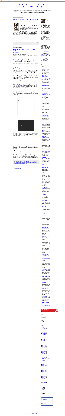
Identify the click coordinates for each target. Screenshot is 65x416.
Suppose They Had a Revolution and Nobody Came (45, 361)
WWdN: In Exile (44, 136)
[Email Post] (31, 42)
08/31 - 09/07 (44, 345)
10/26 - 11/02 (44, 338)
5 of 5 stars (24, 23)
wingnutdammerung (23, 163)
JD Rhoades (48, 19)
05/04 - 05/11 (44, 364)
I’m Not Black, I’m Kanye (45, 223)
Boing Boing (43, 114)
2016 (42, 325)
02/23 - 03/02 (44, 375)
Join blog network (43, 403)
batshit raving (17, 162)
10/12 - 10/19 (44, 339)
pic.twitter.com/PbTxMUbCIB (24, 143)
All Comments (44, 317)
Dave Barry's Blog (44, 194)
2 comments (27, 161)
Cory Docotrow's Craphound (46, 305)
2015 (42, 326)
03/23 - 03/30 (44, 370)
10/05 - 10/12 (44, 340)
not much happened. (30, 91)
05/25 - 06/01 (44, 357)
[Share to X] (35, 42)
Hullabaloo (43, 216)
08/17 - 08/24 (44, 346)
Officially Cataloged (44, 236)
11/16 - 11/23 (44, 335)
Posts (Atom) (19, 168)
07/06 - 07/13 (44, 352)
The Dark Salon (44, 206)
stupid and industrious (16, 163)
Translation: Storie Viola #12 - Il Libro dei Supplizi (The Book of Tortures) (45, 229)
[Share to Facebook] (36, 42)
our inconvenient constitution (33, 162)
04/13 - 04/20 (44, 366)
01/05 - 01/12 (44, 382)
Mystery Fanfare (44, 75)
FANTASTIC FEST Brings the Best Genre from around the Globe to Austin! (46, 94)
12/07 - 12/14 (44, 332)
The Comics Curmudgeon (45, 85)
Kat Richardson (44, 235)
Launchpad (43, 131)
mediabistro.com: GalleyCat (46, 258)
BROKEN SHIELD (48, 49)
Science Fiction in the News (46, 276)
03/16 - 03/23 (44, 371)
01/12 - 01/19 (44, 381)
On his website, (21, 60)
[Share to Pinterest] (37, 42)
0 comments (28, 42)
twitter (20, 163)
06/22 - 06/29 (44, 353)
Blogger (36, 413)
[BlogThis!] (34, 42)
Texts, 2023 (43, 188)
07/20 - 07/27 (44, 350)
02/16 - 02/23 (44, 376)
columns (20, 162)
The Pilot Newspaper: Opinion (17, 52)
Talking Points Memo (45, 200)
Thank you (43, 181)
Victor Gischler (44, 253)
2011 (42, 386)
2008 (42, 389)
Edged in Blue (44, 282)
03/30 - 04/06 (44, 369)
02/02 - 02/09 (44, 378)
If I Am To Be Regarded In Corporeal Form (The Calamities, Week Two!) (46, 152)
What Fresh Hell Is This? (44, 399)
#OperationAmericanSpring (18, 143)
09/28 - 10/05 (44, 341)
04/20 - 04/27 (44, 365)
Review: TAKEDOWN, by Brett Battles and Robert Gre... (46, 358)
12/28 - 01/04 (44, 328)
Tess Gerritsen (44, 268)
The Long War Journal (45, 288)
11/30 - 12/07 (44, 333)
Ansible (43, 164)
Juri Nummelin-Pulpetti (45, 167)
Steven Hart (43, 295)
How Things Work (44, 262)
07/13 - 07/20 (44, 351)
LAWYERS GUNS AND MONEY (45, 54)
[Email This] (33, 42)
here (46, 60)
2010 (42, 387)
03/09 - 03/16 (44, 372)
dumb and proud (27, 162)
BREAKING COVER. (46, 51)
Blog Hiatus (43, 241)
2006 (42, 392)
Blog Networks (46, 405)
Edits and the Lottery (44, 247)
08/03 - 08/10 (44, 347)
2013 (42, 383)
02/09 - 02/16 (44, 377)
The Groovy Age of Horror (45, 227)
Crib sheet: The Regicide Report (46, 158)
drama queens (23, 162)
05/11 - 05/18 (44, 363)
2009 (42, 388)
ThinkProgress (44, 213)
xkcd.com (43, 130)
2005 (42, 393)
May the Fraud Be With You (45, 296)
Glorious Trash (44, 101)
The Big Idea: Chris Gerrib (45, 108)
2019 (42, 321)
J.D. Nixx (42, 58)
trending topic (15, 138)
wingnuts (27, 163)
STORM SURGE (43, 55)
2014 (42, 327)
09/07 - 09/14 (44, 344)
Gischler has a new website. (45, 254)
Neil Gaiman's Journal (45, 180)
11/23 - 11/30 (44, 334)
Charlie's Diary (44, 157)
